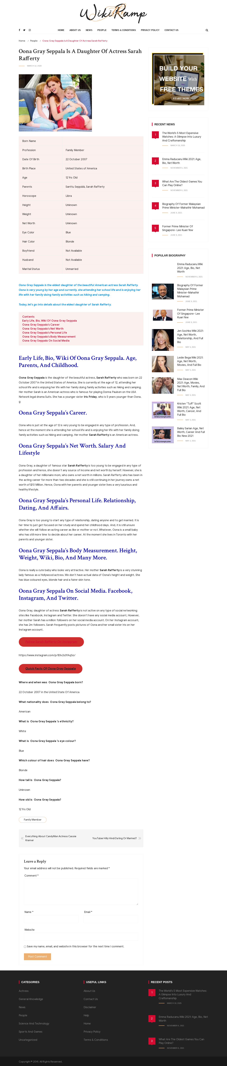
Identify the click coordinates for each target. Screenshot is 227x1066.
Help (86, 1015)
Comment (31, 875)
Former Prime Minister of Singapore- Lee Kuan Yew (190, 313)
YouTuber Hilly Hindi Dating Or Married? (114, 838)
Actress (24, 991)
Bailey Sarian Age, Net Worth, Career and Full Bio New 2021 (191, 432)
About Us (75, 30)
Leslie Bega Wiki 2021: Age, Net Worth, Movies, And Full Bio (190, 361)
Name (28, 912)
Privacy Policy (150, 30)
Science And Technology (34, 1023)
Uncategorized (28, 1040)
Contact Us (172, 30)
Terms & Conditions (124, 30)
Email (88, 912)
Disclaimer (90, 1007)
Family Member (32, 819)
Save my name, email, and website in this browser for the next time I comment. (75, 946)
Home (61, 30)
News (89, 30)
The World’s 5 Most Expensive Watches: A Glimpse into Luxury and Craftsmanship (181, 136)
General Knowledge (31, 999)
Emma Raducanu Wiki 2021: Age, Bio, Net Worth (190, 268)
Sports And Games (30, 1031)
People (102, 30)
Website (29, 930)
